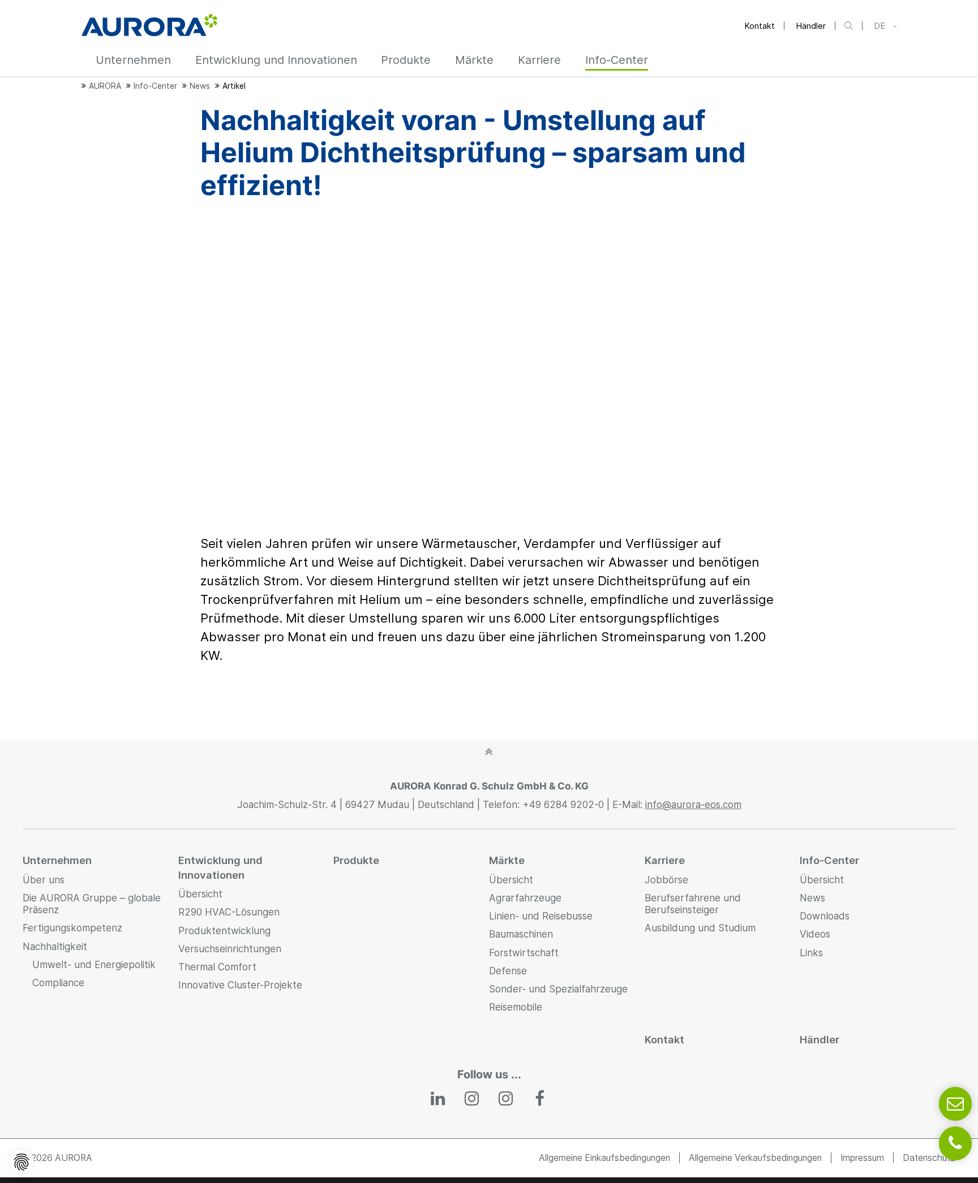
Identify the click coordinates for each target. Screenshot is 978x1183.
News (812, 898)
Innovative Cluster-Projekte (240, 985)
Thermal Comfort (217, 967)
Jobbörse (666, 880)
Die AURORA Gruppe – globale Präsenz (92, 904)
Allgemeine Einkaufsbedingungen (604, 1157)
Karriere (665, 860)
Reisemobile (515, 1007)
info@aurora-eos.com (693, 804)
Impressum (862, 1157)
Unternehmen (57, 860)
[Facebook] (540, 1099)
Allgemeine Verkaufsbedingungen (755, 1157)
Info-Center (829, 860)
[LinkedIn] (439, 1099)
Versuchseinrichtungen (229, 949)
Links (811, 953)
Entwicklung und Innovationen (220, 867)
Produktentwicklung (224, 930)
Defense (508, 971)
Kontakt (759, 25)
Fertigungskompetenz (72, 928)
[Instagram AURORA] (472, 1099)
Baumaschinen (521, 934)
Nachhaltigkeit (55, 946)
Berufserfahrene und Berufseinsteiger (693, 904)
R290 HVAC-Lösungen (229, 912)
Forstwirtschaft (524, 953)
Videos (815, 934)
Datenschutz (929, 1157)
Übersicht (200, 894)
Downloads (825, 916)
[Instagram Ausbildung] (506, 1099)
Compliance (58, 982)
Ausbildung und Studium (700, 928)
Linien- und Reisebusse (541, 916)
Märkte (507, 860)
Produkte (356, 860)
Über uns (44, 880)
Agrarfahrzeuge (525, 898)
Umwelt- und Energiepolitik (94, 964)
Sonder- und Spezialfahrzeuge (558, 989)
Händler (811, 25)
